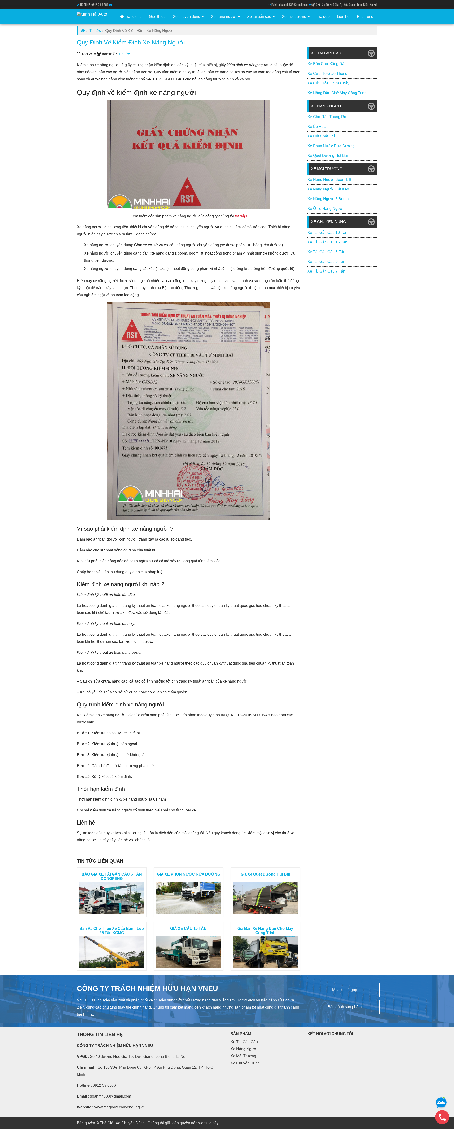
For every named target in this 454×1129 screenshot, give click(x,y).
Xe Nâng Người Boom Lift (329, 179)
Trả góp (323, 16)
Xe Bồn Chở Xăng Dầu (326, 64)
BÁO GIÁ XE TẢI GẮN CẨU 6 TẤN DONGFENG (112, 876)
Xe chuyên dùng (187, 16)
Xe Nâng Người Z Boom (328, 199)
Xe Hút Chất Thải (321, 136)
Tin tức (95, 31)
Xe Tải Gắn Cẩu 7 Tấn (326, 271)
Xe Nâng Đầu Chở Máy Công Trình (337, 93)
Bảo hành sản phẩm (345, 1007)
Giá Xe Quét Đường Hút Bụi (265, 874)
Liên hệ (343, 16)
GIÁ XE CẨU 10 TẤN (188, 928)
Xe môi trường (294, 16)
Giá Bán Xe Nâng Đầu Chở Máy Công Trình (265, 930)
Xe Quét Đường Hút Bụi (327, 156)
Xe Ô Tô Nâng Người (325, 209)
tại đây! (241, 216)
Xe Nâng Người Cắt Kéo (328, 189)
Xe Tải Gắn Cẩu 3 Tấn (326, 252)
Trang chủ (133, 16)
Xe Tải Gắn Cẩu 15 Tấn (327, 242)
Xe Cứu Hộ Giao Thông (327, 73)
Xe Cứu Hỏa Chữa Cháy (328, 83)
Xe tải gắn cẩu (259, 16)
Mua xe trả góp (344, 990)
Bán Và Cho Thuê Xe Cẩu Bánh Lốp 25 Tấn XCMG (111, 930)
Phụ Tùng (365, 16)
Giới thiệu (157, 16)
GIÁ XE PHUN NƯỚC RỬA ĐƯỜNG (188, 874)
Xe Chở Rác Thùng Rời (327, 117)
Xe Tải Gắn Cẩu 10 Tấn (327, 232)
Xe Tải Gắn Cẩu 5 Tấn (326, 262)
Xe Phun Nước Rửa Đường (331, 146)
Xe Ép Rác (316, 126)
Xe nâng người (224, 16)
